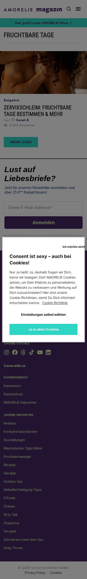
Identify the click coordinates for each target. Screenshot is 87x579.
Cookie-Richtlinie (55, 303)
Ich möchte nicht (74, 246)
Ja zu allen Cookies (43, 329)
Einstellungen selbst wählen (43, 314)
